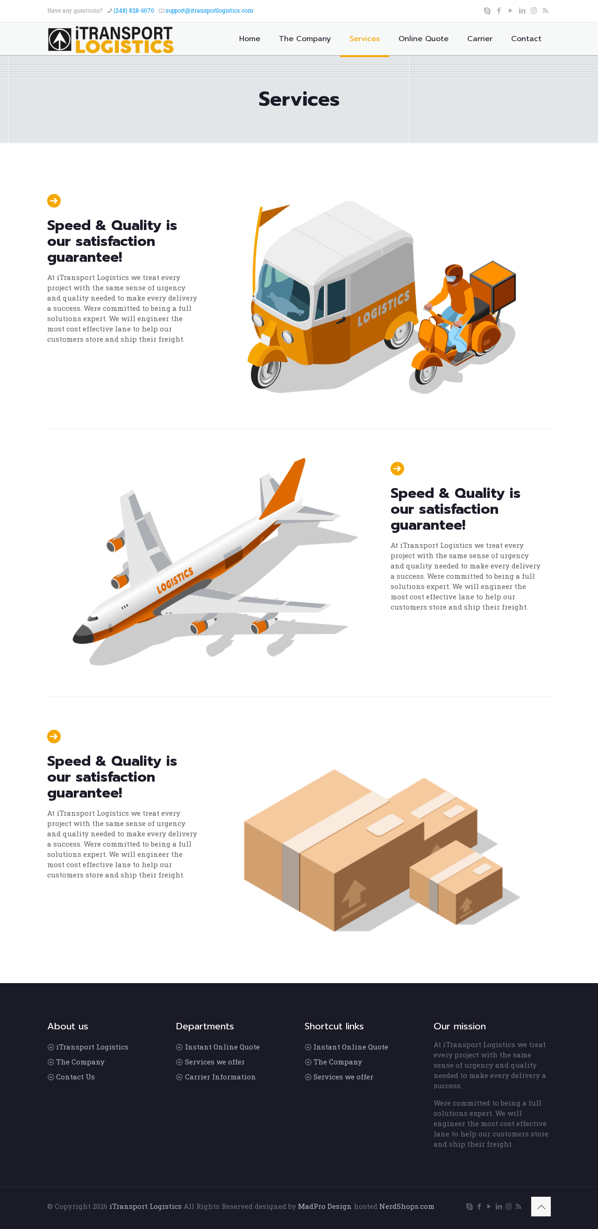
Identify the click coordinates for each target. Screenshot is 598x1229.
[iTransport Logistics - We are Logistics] (112, 38)
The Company (80, 1061)
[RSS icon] (545, 10)
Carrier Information (220, 1076)
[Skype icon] (487, 10)
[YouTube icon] (510, 10)
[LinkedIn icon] (522, 10)
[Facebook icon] (498, 10)
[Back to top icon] (541, 1206)
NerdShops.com (406, 1206)
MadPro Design (326, 1206)
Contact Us (75, 1076)
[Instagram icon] (533, 10)
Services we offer (215, 1061)
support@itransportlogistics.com (209, 10)
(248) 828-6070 (134, 10)
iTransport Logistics (92, 1046)
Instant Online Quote (222, 1046)
